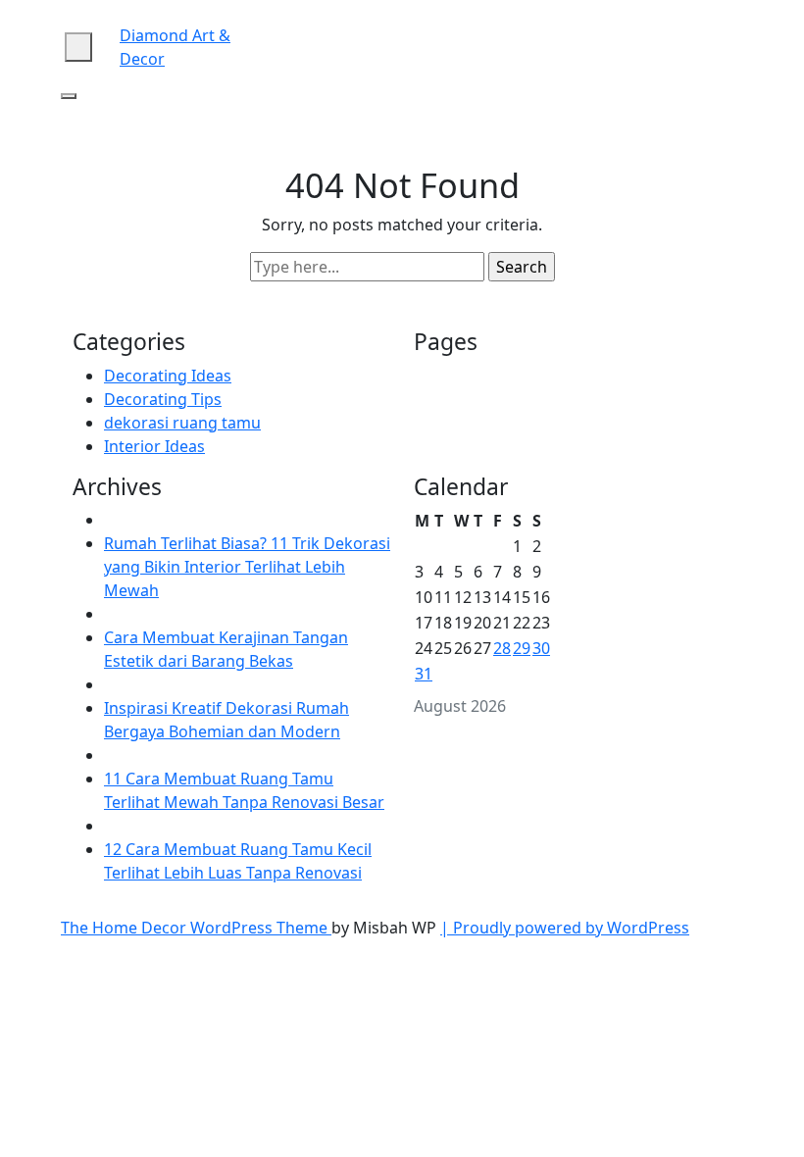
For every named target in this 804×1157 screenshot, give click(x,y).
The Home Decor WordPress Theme (196, 927)
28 (502, 648)
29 (521, 648)
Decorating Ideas (167, 375)
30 (541, 648)
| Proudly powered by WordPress (564, 927)
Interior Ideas (154, 446)
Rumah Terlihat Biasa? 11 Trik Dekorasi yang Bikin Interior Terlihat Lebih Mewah (247, 566)
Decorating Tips (163, 399)
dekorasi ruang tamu (182, 422)
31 (423, 673)
